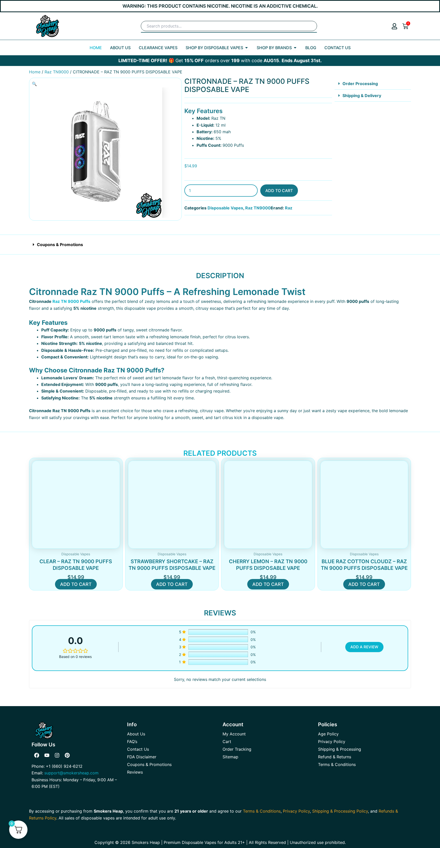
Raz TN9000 (57, 71)
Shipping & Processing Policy (340, 811)
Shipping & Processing (339, 749)
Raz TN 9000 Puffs (71, 301)
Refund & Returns (334, 756)
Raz (288, 207)
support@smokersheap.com (71, 772)
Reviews (135, 772)
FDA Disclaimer (141, 756)
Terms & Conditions (337, 764)
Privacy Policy (331, 741)
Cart (227, 741)
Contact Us (138, 749)
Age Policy (328, 733)
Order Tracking (237, 749)
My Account (234, 733)
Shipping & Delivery (361, 95)
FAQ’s (132, 741)
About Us (136, 733)
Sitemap (230, 756)
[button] (34, 83)
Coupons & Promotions (60, 244)
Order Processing (360, 83)
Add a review (364, 646)
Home (34, 71)
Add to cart (279, 190)
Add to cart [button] (76, 584)
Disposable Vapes (225, 207)
